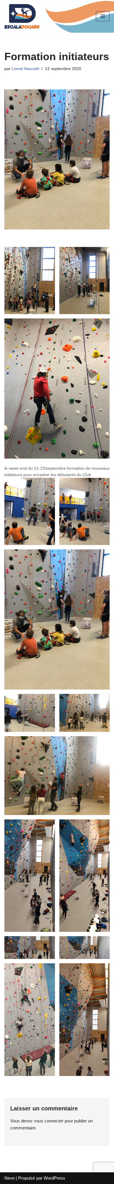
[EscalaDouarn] (21, 16)
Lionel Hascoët (25, 69)
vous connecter (48, 1120)
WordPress (54, 1178)
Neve (9, 1178)
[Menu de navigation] (103, 16)
